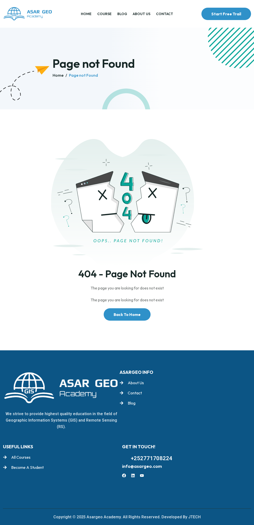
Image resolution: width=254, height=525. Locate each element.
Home (86, 14)
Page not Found (83, 75)
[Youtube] (142, 475)
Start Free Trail (226, 13)
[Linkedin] (133, 475)
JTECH (194, 517)
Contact (164, 14)
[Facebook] (124, 475)
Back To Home (127, 314)
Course (104, 14)
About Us (141, 14)
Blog (122, 14)
